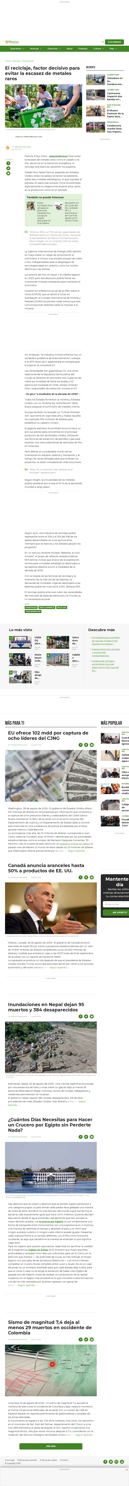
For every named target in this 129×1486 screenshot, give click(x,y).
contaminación (33, 611)
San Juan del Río (114, 106)
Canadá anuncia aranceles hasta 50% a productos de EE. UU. (46, 868)
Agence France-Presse (22, 147)
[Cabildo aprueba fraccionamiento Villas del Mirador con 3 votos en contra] (58, 659)
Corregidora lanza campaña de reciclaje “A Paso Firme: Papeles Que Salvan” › (106, 640)
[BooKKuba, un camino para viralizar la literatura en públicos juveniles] (110, 788)
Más (112, 48)
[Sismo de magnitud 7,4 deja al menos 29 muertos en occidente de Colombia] (51, 1370)
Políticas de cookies (48, 1460)
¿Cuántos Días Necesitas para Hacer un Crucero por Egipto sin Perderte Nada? (50, 1125)
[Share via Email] (8, 173)
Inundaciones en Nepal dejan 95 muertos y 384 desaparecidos (46, 1007)
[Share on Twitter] (8, 168)
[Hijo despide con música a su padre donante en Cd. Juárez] (20, 676)
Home (8, 61)
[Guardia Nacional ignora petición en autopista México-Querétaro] (110, 738)
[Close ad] (127, 1470)
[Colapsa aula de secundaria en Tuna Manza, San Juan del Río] (110, 805)
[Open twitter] (111, 1462)
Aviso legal (9, 1460)
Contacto (64, 1460)
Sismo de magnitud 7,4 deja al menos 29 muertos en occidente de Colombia (50, 1327)
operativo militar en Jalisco (75, 843)
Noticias (34, 48)
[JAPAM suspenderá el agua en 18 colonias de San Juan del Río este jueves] (110, 755)
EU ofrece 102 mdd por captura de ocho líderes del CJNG (48, 735)
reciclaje (61, 607)
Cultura (97, 48)
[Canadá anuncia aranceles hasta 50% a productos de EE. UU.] (51, 908)
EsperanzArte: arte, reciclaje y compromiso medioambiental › (106, 652)
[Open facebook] (105, 1462)
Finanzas (82, 48)
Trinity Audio (28, 137)
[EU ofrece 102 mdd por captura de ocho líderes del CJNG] (51, 775)
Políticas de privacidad (27, 1460)
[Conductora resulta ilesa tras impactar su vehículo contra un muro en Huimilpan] (95, 127)
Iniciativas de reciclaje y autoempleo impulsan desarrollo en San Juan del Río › (105, 666)
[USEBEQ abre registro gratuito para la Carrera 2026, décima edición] (20, 642)
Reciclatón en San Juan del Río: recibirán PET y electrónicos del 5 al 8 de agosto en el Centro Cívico (72, 212)
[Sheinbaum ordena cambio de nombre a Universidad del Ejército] (20, 659)
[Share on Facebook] (8, 163)
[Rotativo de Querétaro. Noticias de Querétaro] (12, 42)
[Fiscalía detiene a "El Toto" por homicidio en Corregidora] (110, 821)
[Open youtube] (122, 1462)
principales (31, 607)
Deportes (53, 48)
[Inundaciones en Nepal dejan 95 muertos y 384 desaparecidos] (51, 1047)
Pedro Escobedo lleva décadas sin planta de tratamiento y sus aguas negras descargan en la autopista (44, 213)
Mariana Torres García (19, 745)
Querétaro (15, 48)
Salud (69, 48)
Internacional (28, 61)
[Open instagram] (116, 1462)
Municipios (113, 122)
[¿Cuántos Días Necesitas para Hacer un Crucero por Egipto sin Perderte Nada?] (51, 1167)
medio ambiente (47, 607)
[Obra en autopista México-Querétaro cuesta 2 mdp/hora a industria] (110, 772)
